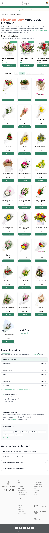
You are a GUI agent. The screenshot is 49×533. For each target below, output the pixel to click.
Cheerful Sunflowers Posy (41, 173)
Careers (19, 507)
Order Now (8, 100)
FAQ (19, 484)
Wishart (5, 434)
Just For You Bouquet (41, 280)
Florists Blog (36, 496)
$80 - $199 (35, 73)
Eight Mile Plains (33, 431)
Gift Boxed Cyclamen (8, 173)
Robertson (17, 431)
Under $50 (22, 73)
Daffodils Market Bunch (40, 120)
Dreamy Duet (41, 307)
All (16, 73)
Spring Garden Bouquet (8, 93)
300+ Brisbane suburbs (35, 354)
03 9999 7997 (37, 507)
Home (2, 14)
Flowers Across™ (6, 353)
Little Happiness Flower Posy (8, 227)
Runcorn (11, 434)
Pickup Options (21, 498)
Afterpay (36, 492)
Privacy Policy (21, 511)
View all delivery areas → (8, 437)
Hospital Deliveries (38, 482)
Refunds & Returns (22, 513)
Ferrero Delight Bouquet (40, 146)
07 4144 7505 (37, 513)
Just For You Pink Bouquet (8, 307)
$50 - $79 (28, 73)
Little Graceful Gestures (8, 334)
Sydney (32, 7)
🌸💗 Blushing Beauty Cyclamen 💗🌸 (41, 93)
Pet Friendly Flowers (22, 496)
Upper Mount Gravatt (8, 431)
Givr (35, 488)
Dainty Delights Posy (24, 280)
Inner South (12, 14)
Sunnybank (24, 431)
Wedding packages (22, 490)
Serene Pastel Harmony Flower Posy (24, 227)
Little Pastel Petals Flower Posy (8, 201)
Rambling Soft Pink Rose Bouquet (8, 254)
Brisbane (25, 7)
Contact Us (20, 509)
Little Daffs (24, 146)
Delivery (7, 14)
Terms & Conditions (22, 515)
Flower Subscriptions (22, 494)
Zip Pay (35, 494)
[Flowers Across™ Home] (25, 3)
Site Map (36, 498)
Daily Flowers (21, 488)
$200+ (42, 73)
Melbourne (17, 7)
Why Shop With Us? (38, 486)
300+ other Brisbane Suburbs (39, 30)
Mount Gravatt (42, 431)
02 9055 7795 (37, 519)
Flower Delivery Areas (22, 492)
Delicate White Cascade (8, 120)
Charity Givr (36, 490)
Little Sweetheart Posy (24, 307)
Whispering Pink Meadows (24, 173)
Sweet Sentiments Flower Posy (24, 201)
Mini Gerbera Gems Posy (24, 254)
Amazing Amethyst (24, 120)
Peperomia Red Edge (24, 93)
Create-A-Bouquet (22, 486)
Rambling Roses (8, 280)
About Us (20, 505)
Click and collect (13, 419)
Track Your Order (21, 500)
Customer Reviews (38, 484)
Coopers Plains (19, 434)
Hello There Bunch (40, 254)
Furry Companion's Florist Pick (41, 227)
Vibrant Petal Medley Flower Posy (40, 201)
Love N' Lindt (8, 146)
